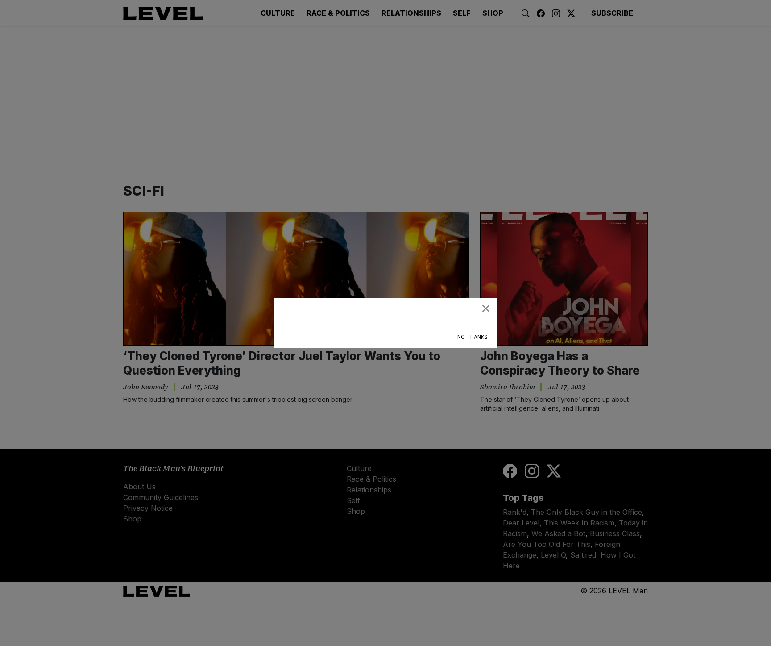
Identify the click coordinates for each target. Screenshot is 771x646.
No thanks (472, 337)
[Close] (486, 308)
